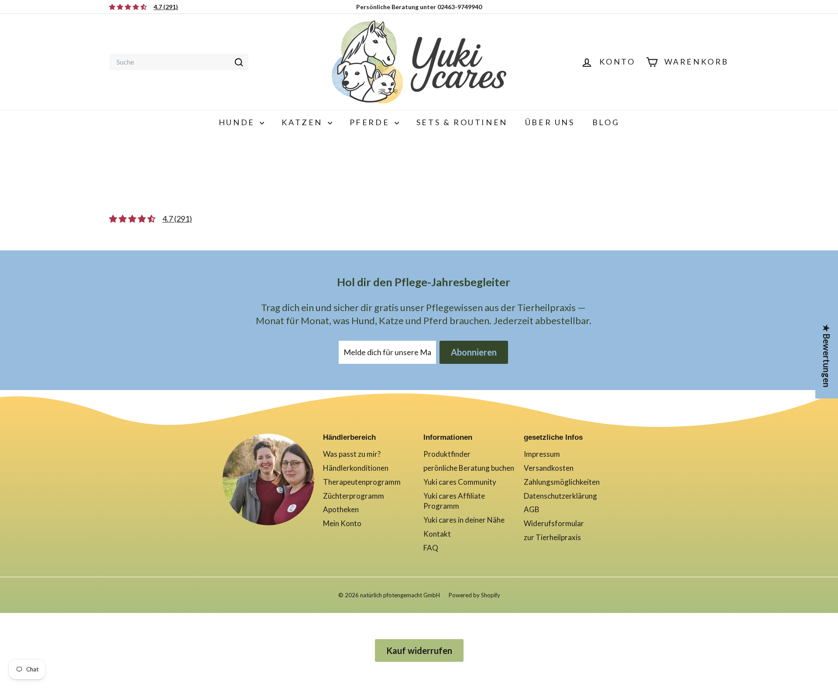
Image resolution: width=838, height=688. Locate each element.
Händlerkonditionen (355, 467)
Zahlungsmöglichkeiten (562, 481)
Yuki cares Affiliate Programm (454, 501)
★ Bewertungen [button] (826, 355)
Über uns (550, 122)
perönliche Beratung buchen (468, 467)
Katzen (303, 122)
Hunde (238, 122)
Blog (605, 122)
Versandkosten (549, 467)
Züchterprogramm (353, 495)
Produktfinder (447, 454)
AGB (531, 509)
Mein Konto (342, 523)
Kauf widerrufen (419, 650)
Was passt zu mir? (352, 454)
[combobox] (179, 62)
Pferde (371, 122)
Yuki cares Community (459, 481)
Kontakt (437, 533)
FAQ (430, 547)
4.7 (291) (177, 218)
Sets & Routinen (462, 122)
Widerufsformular (554, 523)
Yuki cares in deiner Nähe (464, 519)
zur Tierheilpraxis (552, 537)
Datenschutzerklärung (560, 495)
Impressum (542, 454)
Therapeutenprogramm (362, 481)
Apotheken (341, 509)
